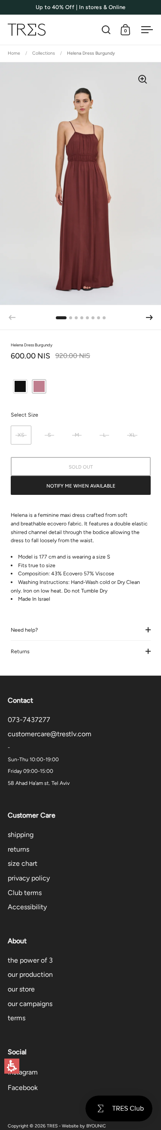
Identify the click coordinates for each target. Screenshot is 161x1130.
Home (14, 53)
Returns (20, 651)
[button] (11, 1066)
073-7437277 (29, 720)
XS (21, 435)
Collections (43, 53)
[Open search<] (106, 29)
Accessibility (27, 907)
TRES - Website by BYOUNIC (76, 1126)
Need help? (24, 630)
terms (16, 1018)
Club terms (25, 893)
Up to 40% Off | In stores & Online (81, 7)
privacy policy (29, 878)
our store (21, 989)
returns (18, 849)
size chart (22, 863)
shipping (20, 835)
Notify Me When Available (80, 486)
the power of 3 (30, 960)
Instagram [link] (23, 1072)
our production (30, 974)
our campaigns (30, 1004)
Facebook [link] (23, 1088)
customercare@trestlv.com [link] (49, 734)
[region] (80, 53)
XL (132, 435)
